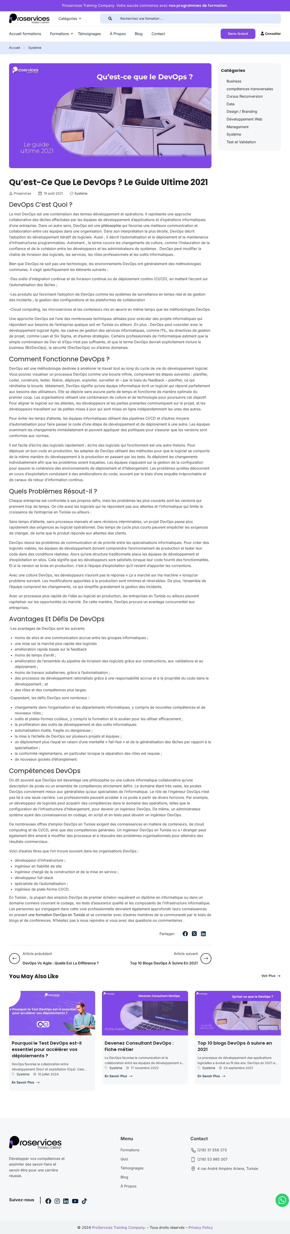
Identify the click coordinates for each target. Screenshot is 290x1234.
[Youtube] (75, 1201)
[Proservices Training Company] (29, 18)
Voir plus (268, 976)
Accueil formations (25, 33)
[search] (110, 19)
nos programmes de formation (198, 5)
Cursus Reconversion (245, 96)
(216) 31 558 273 (211, 1150)
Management (238, 127)
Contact (158, 33)
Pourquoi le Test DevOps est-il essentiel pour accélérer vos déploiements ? (47, 1049)
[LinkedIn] (203, 933)
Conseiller (273, 33)
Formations (59, 33)
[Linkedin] (65, 1201)
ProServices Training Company (118, 1227)
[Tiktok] (84, 1201)
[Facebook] (185, 933)
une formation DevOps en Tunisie (56, 914)
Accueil (14, 47)
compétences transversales (250, 89)
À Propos (118, 33)
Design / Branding (242, 111)
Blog (139, 33)
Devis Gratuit (238, 33)
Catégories (67, 18)
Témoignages (89, 33)
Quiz (124, 1159)
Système (34, 47)
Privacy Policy (200, 1227)
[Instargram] (57, 1201)
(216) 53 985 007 (211, 1159)
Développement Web (244, 119)
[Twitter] (194, 933)
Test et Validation (241, 142)
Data (230, 104)
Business (234, 81)
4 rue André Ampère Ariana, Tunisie (227, 1168)
